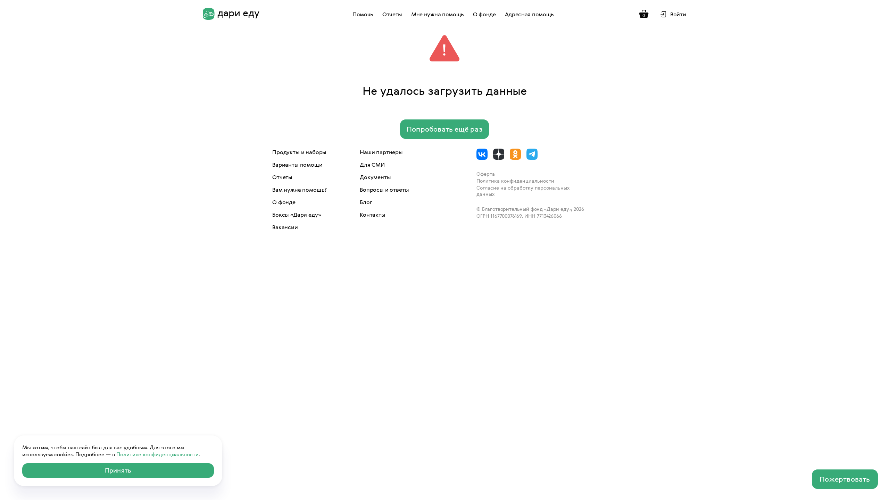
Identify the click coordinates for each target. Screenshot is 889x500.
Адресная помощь (529, 14)
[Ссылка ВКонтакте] (482, 154)
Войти (678, 14)
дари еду (238, 13)
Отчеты (392, 14)
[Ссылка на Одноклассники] (515, 154)
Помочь (362, 14)
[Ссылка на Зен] (498, 154)
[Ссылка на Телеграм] (532, 154)
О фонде (484, 14)
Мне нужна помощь (437, 14)
